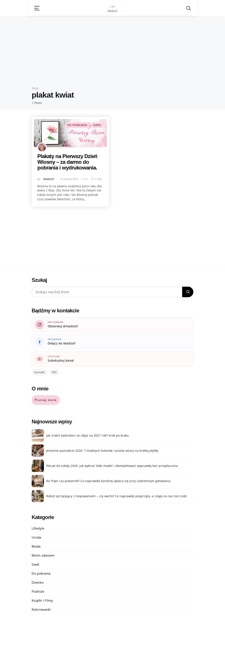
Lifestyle (38, 528)
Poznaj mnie (46, 400)
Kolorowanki (41, 609)
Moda (36, 546)
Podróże (38, 591)
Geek (97, 125)
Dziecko (38, 582)
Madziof (48, 179)
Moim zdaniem (43, 555)
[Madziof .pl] (112, 8)
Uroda (36, 537)
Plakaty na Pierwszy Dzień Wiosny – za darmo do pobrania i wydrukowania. (67, 162)
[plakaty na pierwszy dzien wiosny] (70, 133)
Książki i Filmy (42, 600)
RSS (54, 372)
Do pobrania (77, 125)
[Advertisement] (112, 49)
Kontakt (39, 372)
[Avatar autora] (42, 147)
